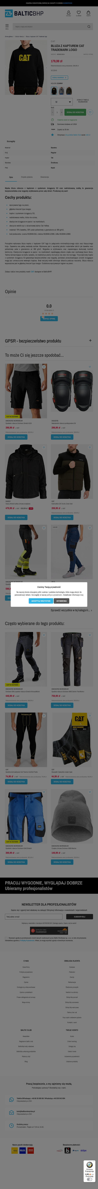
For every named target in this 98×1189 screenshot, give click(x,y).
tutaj (81, 594)
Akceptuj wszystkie (41, 601)
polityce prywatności (54, 594)
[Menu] (93, 1161)
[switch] (89, 1179)
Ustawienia (61, 601)
